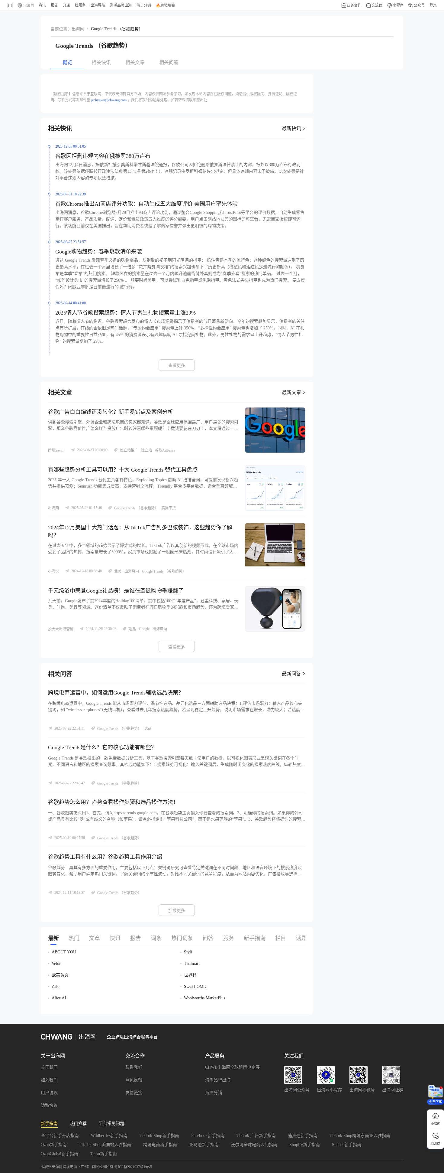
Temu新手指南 (103, 1154)
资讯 (42, 5)
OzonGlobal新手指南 (59, 1154)
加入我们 (49, 1080)
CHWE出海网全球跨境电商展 (232, 1067)
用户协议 (49, 1092)
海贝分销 (213, 1092)
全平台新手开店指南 (60, 1135)
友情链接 (133, 1092)
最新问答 (291, 673)
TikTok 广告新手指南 (256, 1135)
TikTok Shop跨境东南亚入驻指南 (360, 1135)
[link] (78, 28)
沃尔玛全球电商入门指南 (254, 1144)
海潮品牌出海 (217, 1080)
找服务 (80, 5)
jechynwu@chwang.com (109, 100)
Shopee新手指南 (346, 1144)
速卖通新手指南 (302, 1135)
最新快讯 (291, 128)
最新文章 (291, 392)
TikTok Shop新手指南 (159, 1135)
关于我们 (49, 1067)
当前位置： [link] (61, 29)
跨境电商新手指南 (160, 1144)
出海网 (78, 29)
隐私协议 (49, 1105)
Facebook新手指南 (207, 1135)
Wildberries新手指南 (109, 1135)
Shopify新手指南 (304, 1144)
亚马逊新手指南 (204, 1144)
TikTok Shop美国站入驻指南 (105, 1144)
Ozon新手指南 (54, 1144)
